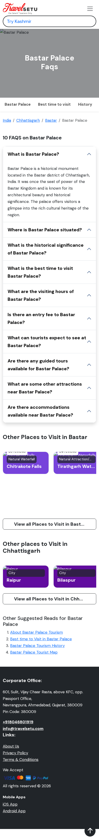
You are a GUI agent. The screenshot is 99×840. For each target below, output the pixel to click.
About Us (11, 746)
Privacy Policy (15, 752)
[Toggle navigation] (90, 8)
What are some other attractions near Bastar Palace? (45, 388)
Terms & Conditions (20, 759)
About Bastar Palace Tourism (36, 632)
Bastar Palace (18, 104)
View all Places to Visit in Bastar (49, 524)
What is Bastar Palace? (33, 154)
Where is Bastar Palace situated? (45, 230)
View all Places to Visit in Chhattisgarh (55, 599)
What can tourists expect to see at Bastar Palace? (47, 341)
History (85, 104)
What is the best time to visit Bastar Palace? (40, 272)
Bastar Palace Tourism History (37, 645)
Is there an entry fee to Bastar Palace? (41, 318)
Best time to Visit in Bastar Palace (41, 638)
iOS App (10, 804)
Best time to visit (54, 104)
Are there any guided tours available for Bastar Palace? (38, 365)
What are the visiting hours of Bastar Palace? (41, 295)
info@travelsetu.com (23, 728)
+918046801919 (18, 721)
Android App (14, 810)
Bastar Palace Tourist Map (34, 652)
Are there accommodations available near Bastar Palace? (40, 411)
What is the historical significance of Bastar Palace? (46, 249)
